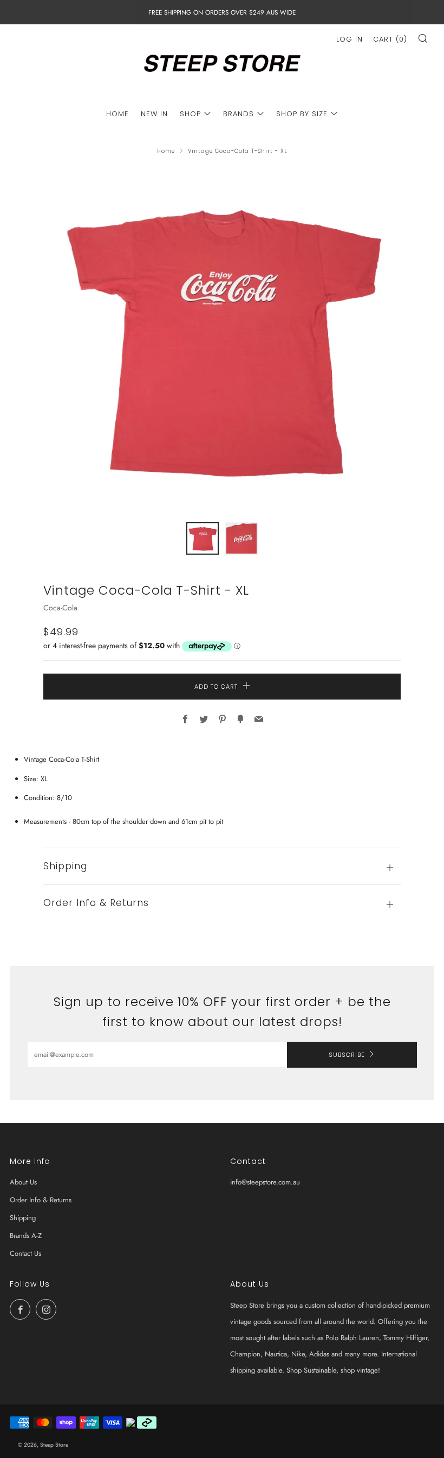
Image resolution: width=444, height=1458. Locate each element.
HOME (117, 114)
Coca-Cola (60, 607)
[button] (202, 538)
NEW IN (154, 114)
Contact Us (25, 1253)
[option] (222, 339)
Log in (349, 39)
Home (166, 151)
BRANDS (238, 114)
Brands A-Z (26, 1235)
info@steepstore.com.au (265, 1182)
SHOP (190, 114)
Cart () (390, 39)
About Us (23, 1182)
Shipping (23, 1218)
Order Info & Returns (40, 1200)
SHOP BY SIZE (302, 114)
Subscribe (347, 1054)
